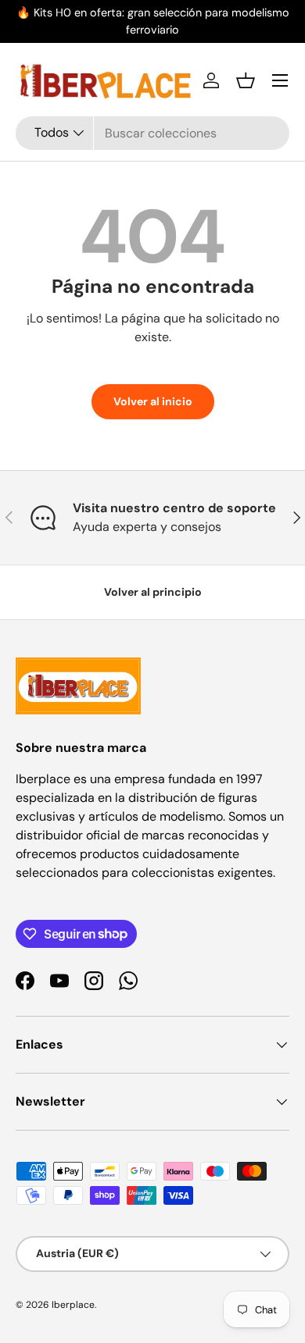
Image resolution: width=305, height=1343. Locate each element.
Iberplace (73, 1304)
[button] (245, 80)
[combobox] (152, 133)
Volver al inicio (152, 401)
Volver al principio (153, 592)
